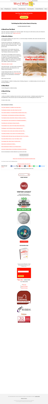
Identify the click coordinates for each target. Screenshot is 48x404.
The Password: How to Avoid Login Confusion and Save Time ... (13, 130)
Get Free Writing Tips (24, 241)
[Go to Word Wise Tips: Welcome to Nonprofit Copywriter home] (24, 7)
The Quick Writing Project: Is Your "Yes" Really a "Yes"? (11, 138)
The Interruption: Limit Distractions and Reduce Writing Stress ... (13, 115)
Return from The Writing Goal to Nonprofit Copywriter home (24, 158)
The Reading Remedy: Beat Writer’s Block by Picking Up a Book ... (13, 117)
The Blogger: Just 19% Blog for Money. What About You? (12, 128)
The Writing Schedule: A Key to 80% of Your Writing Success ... (13, 133)
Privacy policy (29, 0)
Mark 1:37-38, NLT (16, 33)
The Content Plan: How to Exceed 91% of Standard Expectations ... (14, 120)
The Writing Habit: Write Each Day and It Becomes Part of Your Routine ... (15, 136)
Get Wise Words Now (24, 154)
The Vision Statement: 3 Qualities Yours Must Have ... (11, 107)
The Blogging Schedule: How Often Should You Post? (11, 110)
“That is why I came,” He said (6, 63)
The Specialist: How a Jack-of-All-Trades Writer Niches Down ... (13, 125)
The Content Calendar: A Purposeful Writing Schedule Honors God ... (14, 112)
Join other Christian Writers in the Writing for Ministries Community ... (14, 149)
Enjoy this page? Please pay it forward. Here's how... (24, 168)
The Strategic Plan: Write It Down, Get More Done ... (11, 141)
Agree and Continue (34, 0)
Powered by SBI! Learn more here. (24, 163)
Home (2, 8)
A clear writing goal (17, 73)
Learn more (37, 396)
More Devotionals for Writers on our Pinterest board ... (11, 146)
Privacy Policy (24, 398)
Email (19, 269)
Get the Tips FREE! (24, 17)
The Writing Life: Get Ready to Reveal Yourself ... (10, 123)
